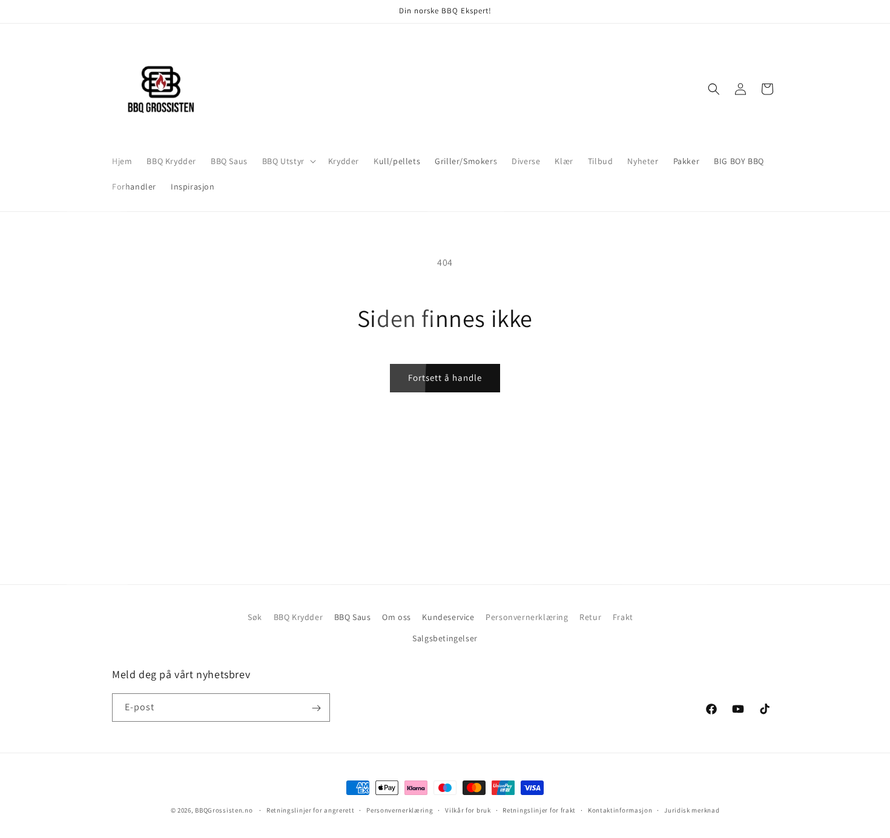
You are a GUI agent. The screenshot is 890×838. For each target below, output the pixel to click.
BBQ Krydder (298, 617)
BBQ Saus (352, 617)
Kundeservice (448, 617)
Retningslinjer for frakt (539, 809)
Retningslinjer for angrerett (310, 809)
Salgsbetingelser (445, 638)
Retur (590, 617)
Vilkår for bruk (468, 809)
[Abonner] (316, 708)
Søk (255, 617)
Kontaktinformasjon (620, 809)
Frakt (623, 617)
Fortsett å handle (445, 377)
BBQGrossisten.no (223, 810)
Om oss (396, 617)
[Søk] (713, 89)
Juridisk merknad (691, 809)
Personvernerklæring (527, 617)
